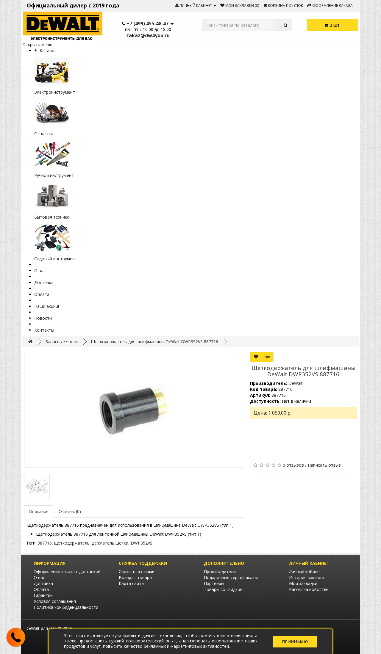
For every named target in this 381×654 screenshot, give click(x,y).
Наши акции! (46, 306)
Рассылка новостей (309, 589)
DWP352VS (141, 543)
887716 (45, 543)
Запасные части (62, 341)
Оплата (41, 294)
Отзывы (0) (70, 511)
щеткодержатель (72, 543)
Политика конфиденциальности (66, 607)
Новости (43, 318)
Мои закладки (303, 583)
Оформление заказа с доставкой (67, 571)
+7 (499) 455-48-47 (147, 23)
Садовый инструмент (55, 258)
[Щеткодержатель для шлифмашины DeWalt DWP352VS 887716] (134, 410)
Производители (220, 571)
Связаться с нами (136, 571)
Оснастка (43, 134)
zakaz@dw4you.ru (148, 35)
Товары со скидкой (223, 589)
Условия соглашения (55, 601)
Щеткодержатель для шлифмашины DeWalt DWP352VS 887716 (154, 341)
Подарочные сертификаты (231, 577)
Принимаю (295, 641)
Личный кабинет (305, 571)
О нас (40, 270)
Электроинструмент (54, 92)
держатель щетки (110, 543)
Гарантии (43, 595)
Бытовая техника (51, 217)
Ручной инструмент (54, 175)
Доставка (44, 282)
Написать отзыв (324, 465)
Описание (39, 511)
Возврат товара (135, 577)
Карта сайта (131, 583)
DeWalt (295, 383)
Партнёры (214, 583)
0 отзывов (293, 465)
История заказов (306, 577)
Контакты (44, 330)
